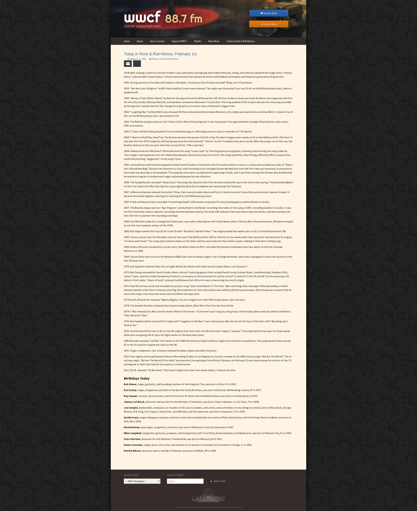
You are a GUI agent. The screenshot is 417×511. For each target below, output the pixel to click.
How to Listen (157, 41)
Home (127, 41)
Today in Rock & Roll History (240, 41)
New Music (213, 41)
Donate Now (270, 13)
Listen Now (270, 24)
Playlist (197, 41)
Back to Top (219, 481)
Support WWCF (179, 41)
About (140, 41)
